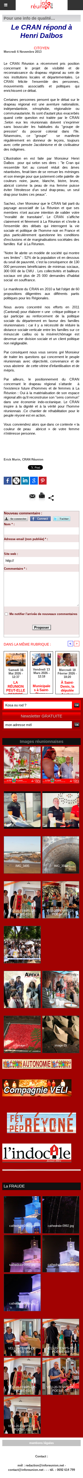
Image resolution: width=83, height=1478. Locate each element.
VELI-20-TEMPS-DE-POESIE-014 (61, 912)
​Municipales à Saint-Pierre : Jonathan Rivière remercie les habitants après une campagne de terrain (41, 688)
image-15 (61, 1045)
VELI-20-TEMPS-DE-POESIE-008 (61, 1350)
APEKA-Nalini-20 (22, 1000)
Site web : (11, 554)
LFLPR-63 (22, 776)
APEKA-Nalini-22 (60, 1000)
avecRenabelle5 (60, 821)
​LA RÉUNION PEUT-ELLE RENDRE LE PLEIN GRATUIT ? (15, 686)
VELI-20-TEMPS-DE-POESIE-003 (61, 1388)
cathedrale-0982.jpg (22, 1264)
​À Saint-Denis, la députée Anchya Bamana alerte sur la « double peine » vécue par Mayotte (67, 686)
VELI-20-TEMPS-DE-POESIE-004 (22, 1350)
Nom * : (9, 524)
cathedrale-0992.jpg (61, 1226)
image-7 (22, 1045)
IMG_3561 (61, 866)
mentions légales (41, 1443)
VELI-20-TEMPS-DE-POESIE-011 (22, 1427)
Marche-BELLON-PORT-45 (22, 955)
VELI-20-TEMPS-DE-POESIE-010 (22, 912)
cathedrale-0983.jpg (22, 1226)
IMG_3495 (22, 866)
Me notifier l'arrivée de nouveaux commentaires (43, 614)
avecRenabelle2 (22, 821)
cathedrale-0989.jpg (22, 1303)
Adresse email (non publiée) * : (26, 539)
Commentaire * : (15, 568)
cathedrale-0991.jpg (61, 1264)
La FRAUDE (14, 1186)
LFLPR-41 (61, 776)
